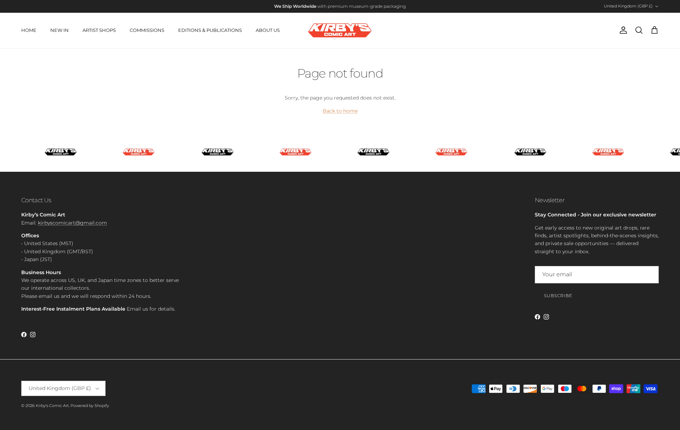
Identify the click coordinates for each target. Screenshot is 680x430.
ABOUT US (268, 30)
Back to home (340, 111)
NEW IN (59, 30)
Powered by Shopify (89, 405)
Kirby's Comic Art (52, 405)
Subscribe (558, 295)
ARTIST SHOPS (99, 30)
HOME (28, 30)
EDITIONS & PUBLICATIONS (210, 30)
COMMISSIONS (147, 30)
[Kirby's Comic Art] (340, 30)
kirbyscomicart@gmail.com (72, 223)
